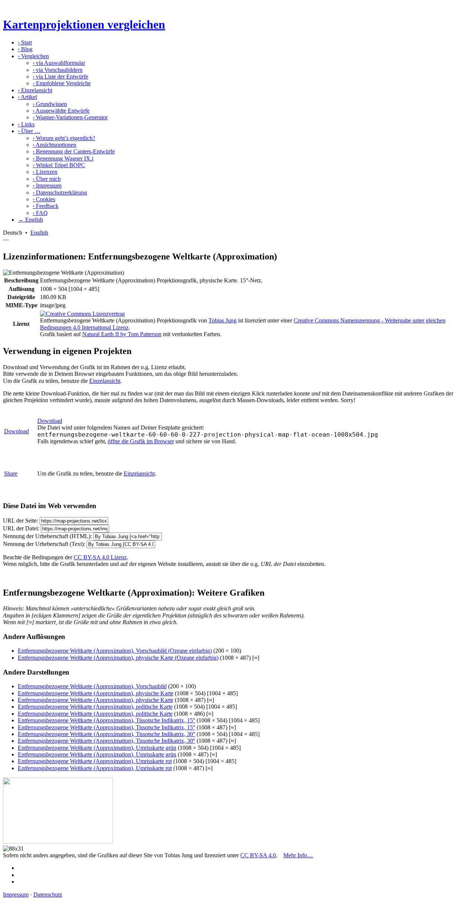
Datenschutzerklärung (60, 192)
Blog (25, 49)
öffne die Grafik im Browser (141, 441)
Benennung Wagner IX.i (63, 158)
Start (25, 42)
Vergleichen (33, 56)
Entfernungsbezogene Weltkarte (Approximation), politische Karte (95, 706)
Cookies (44, 199)
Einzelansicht (35, 90)
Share (10, 473)
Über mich (47, 179)
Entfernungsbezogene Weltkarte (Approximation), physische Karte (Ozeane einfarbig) (118, 658)
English (39, 232)
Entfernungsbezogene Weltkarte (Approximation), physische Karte (95, 693)
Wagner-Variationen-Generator (70, 117)
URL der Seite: (20, 520)
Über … (29, 131)
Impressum (47, 185)
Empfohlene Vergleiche (62, 83)
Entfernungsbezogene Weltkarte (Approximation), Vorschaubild (92, 686)
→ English (30, 219)
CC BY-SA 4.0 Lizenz (100, 557)
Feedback (46, 206)
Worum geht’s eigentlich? (64, 138)
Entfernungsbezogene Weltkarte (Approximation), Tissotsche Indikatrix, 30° (106, 734)
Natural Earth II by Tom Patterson (121, 334)
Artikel (27, 97)
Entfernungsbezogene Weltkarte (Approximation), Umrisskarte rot (95, 761)
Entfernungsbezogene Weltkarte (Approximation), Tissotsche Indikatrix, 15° (106, 720)
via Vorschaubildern (58, 70)
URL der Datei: (21, 528)
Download (16, 431)
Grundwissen (50, 104)
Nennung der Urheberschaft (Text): (44, 544)
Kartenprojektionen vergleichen (84, 24)
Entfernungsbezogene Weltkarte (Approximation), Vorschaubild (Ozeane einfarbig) (115, 650)
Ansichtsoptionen (54, 145)
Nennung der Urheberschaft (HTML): (47, 536)
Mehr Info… (298, 855)
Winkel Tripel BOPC (59, 165)
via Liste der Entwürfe (60, 76)
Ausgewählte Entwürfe (61, 110)
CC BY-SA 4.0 (258, 855)
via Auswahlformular (59, 63)
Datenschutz (47, 894)
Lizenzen (45, 172)
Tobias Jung (222, 320)
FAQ (40, 213)
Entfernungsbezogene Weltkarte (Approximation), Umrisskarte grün (97, 748)
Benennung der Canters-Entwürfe (74, 151)
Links (26, 124)
